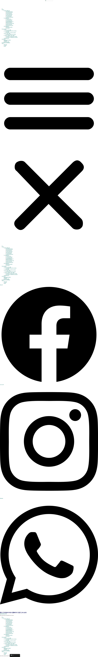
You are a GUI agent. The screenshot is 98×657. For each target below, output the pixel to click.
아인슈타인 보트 (8, 256)
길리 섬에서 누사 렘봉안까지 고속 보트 (12, 37)
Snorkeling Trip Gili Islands (6, 42)
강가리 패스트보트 (9, 16)
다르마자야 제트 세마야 (9, 17)
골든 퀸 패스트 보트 (9, 15)
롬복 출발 (5, 40)
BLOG (5, 46)
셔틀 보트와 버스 (6, 38)
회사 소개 (5, 44)
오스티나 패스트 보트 (9, 14)
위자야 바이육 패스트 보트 (10, 23)
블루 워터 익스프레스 (9, 27)
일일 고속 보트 (4, 266)
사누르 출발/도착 (6, 255)
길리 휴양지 (8, 265)
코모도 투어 (4, 39)
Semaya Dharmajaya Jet (9, 21)
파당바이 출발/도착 (7, 10)
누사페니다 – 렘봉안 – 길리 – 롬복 (9, 35)
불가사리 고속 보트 (9, 22)
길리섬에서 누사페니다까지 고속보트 (11, 36)
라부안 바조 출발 (6, 41)
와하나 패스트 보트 (9, 13)
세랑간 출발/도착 (6, 26)
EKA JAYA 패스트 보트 (9, 11)
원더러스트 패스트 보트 (9, 25)
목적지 (3, 9)
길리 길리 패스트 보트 (9, 12)
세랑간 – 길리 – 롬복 (7, 33)
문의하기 (5, 45)
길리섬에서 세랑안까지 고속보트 (11, 34)
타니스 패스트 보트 (9, 20)
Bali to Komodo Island (7, 277)
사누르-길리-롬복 (6, 31)
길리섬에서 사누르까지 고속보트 (11, 32)
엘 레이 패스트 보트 (9, 24)
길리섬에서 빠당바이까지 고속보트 (11, 30)
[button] (49, 146)
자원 (2, 43)
